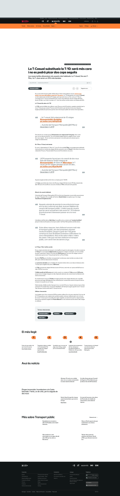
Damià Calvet (69, 313)
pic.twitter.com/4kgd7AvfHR (51, 166)
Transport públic (34, 88)
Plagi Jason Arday (90, 18)
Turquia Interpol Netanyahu (73, 18)
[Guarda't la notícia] (73, 88)
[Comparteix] (77, 88)
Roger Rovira (63, 402)
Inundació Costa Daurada (52, 18)
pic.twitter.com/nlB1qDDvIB (51, 121)
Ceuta (46, 18)
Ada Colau (42, 317)
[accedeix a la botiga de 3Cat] (92, 21)
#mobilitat (58, 119)
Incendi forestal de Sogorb (63, 18)
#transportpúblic (46, 119)
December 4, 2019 (47, 127)
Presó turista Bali (83, 18)
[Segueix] (41, 89)
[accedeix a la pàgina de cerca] (95, 21)
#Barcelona (67, 163)
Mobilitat (56, 313)
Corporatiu (86, 21)
